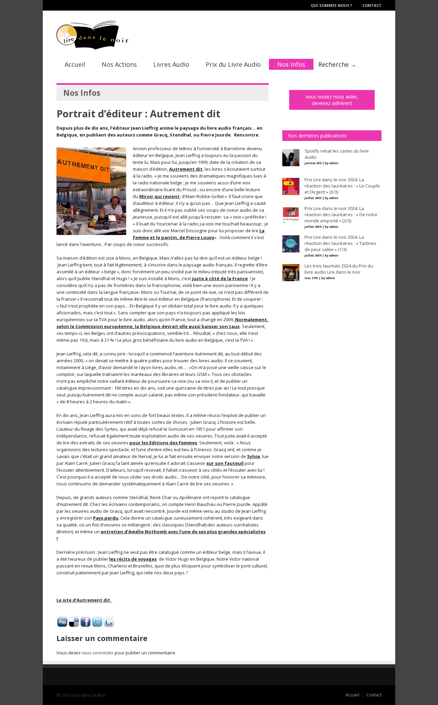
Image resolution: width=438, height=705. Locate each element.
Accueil (75, 64)
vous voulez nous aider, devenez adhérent (332, 99)
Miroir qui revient (159, 196)
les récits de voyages (133, 559)
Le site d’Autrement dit (84, 600)
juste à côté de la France (220, 278)
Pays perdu (105, 518)
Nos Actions (119, 64)
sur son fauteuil (225, 463)
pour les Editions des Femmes (163, 443)
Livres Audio (171, 64)
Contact (372, 5)
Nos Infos (291, 64)
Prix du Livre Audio (233, 64)
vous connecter (98, 653)
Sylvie (253, 456)
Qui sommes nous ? (331, 5)
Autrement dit (186, 169)
